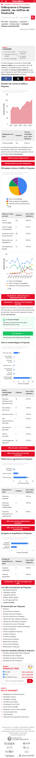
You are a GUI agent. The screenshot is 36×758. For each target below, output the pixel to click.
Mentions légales (13, 733)
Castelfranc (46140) (9, 592)
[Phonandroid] (26, 755)
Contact (7, 729)
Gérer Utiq (31, 731)
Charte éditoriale (23, 727)
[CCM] (26, 743)
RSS (21, 729)
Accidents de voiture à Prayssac (13, 624)
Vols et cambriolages (10, 58)
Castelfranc (23, 21)
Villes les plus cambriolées (18, 448)
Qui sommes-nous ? (7, 727)
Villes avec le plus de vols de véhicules (18, 454)
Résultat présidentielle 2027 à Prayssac (16, 653)
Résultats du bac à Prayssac (12, 655)
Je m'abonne (17, 333)
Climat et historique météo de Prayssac (16, 626)
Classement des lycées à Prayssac (14, 621)
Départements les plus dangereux (18, 163)
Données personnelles (8, 731)
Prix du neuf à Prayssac (11, 644)
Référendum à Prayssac (11, 647)
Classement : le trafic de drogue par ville (18, 582)
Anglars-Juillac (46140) (10, 597)
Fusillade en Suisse (9, 699)
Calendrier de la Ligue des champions (16, 717)
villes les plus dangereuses (10, 74)
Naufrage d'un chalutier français (13, 694)
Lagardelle (4, 24)
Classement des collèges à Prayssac (15, 619)
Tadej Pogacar (8, 714)
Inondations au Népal (10, 702)
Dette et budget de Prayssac (12, 631)
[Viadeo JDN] (26, 751)
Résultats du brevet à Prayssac (13, 658)
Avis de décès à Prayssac (11, 611)
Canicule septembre (10, 712)
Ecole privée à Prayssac (11, 639)
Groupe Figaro (23, 733)
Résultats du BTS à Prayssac (12, 661)
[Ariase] (9, 756)
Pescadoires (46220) (10, 590)
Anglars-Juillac (15, 24)
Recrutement (27, 729)
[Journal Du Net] (9, 747)
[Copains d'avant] (9, 751)
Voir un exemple (27, 672)
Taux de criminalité (9, 52)
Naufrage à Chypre (9, 697)
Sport (6, 674)
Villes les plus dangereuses (18, 158)
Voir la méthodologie (16, 154)
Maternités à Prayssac (10, 642)
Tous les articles (15, 729)
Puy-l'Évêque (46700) (10, 600)
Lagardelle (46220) (9, 595)
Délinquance (17, 4)
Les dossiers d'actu (10, 677)
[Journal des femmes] (9, 743)
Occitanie (26, 4)
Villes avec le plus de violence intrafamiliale (18, 528)
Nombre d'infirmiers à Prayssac (13, 616)
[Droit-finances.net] (26, 747)
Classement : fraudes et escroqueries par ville (18, 303)
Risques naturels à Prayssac (12, 614)
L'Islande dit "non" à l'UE (11, 704)
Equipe (16, 727)
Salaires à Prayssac (9, 629)
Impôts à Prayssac (9, 634)
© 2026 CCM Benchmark (18, 735)
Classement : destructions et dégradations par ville (18, 296)
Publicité (31, 727)
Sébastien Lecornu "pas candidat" (14, 709)
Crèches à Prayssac (9, 636)
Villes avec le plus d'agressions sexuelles (18, 522)
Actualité (8, 4)
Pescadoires (13, 21)
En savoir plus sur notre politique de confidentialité (16, 337)
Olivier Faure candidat (10, 707)
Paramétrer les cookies (21, 731)
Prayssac (6, 609)
